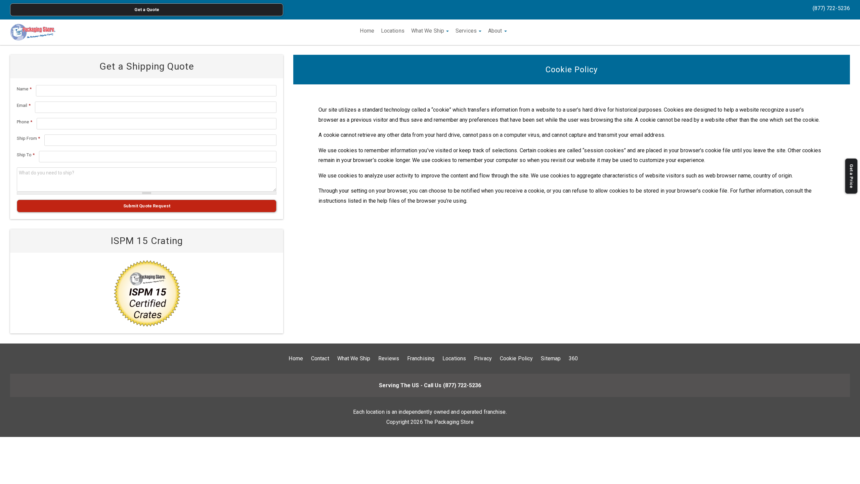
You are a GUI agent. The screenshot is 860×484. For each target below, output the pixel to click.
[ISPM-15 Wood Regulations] (146, 293)
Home (367, 31)
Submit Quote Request (146, 205)
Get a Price (851, 176)
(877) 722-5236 (831, 8)
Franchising (420, 358)
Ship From (28, 138)
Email (24, 105)
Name (24, 88)
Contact (320, 358)
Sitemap (551, 358)
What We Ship (428, 31)
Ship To (26, 154)
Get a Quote (146, 9)
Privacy (483, 358)
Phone (24, 121)
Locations (392, 31)
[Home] (32, 32)
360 (573, 358)
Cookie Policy (516, 358)
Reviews (388, 358)
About (496, 31)
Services (467, 31)
